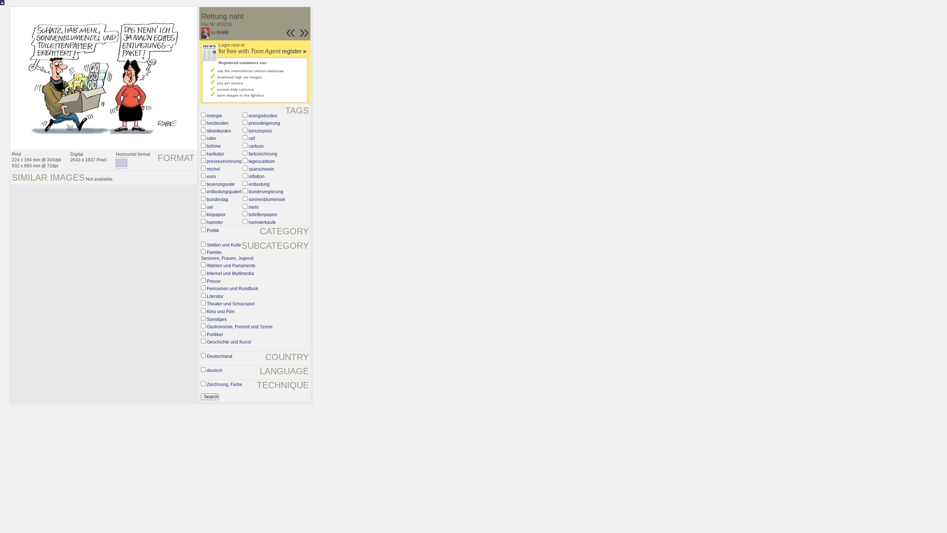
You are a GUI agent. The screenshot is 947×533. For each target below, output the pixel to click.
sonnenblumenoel (267, 199)
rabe (211, 138)
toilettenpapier (263, 214)
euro (211, 176)
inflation (256, 176)
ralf (252, 138)
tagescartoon (262, 161)
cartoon (256, 146)
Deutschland (219, 356)
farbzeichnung (263, 154)
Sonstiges (217, 319)
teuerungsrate (221, 184)
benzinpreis (260, 131)
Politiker (215, 334)
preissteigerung (264, 123)
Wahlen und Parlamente (231, 265)
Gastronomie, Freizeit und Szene (240, 326)
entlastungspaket (224, 191)
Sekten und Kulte (224, 245)
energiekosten (263, 115)
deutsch (215, 370)
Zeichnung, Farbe (224, 384)
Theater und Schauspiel (231, 303)
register (294, 51)
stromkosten (219, 131)
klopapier (216, 214)
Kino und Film (221, 311)
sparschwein (261, 169)
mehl (254, 207)
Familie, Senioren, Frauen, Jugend (227, 255)
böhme (214, 146)
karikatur (215, 154)
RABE (223, 32)
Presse (214, 281)
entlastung (259, 184)
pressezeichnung (224, 161)
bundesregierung (266, 191)
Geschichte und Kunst (229, 342)
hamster (215, 222)
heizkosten (218, 123)
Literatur (215, 296)
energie (214, 115)
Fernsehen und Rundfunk (232, 288)
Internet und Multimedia (230, 273)
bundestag (217, 199)
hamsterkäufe (262, 222)
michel (213, 169)
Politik (213, 230)
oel (210, 207)
